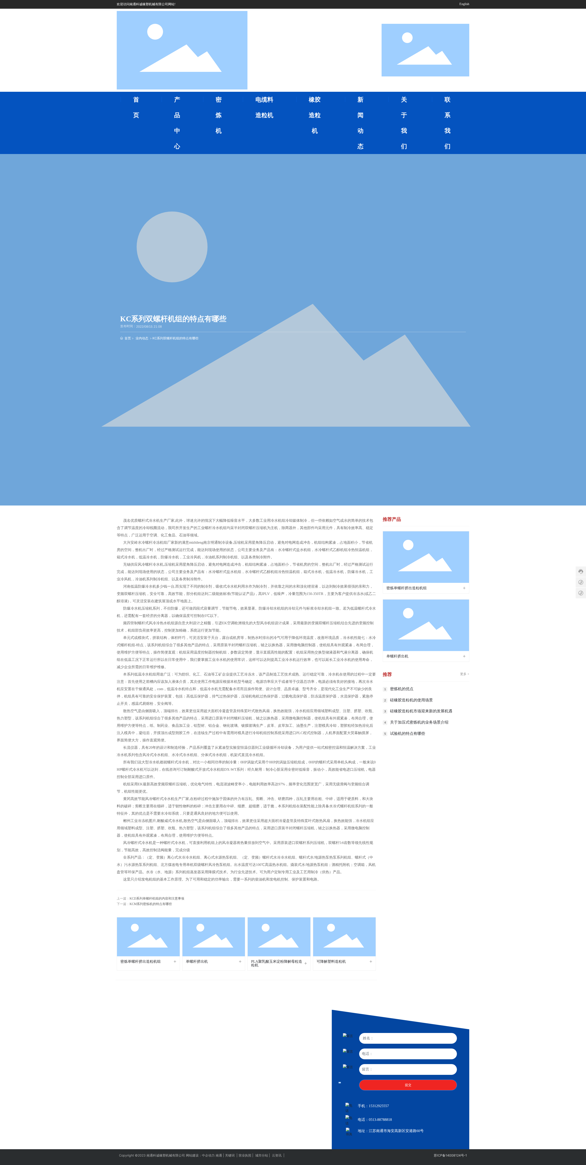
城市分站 (261, 1155)
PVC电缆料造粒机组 (131, 1117)
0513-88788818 (380, 1120)
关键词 (230, 1155)
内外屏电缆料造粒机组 (197, 1091)
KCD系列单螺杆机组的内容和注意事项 (157, 898)
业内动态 (142, 338)
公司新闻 (288, 1078)
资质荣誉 (237, 1095)
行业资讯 (288, 1085)
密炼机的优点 (401, 689)
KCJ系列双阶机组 (129, 1097)
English (464, 4)
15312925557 (379, 1106)
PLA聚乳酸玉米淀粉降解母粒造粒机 (276, 963)
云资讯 (277, 1155)
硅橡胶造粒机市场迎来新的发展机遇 (421, 711)
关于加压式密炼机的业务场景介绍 (419, 722)
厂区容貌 (237, 1087)
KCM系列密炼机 (128, 1078)
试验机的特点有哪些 (407, 733)
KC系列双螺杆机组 (130, 1085)
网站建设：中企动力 (200, 1155)
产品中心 (125, 1059)
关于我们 (239, 1059)
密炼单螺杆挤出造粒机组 (140, 961)
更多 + (464, 674)
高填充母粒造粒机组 (195, 1078)
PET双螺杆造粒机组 (195, 1097)
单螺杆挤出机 (197, 961)
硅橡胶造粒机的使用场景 (411, 700)
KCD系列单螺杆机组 (131, 1091)
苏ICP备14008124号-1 (450, 1155)
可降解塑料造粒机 (331, 961)
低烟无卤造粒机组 (129, 1110)
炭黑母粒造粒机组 (194, 1085)
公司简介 (237, 1079)
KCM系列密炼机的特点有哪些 (151, 904)
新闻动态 (290, 1059)
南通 (219, 1155)
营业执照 (245, 1155)
